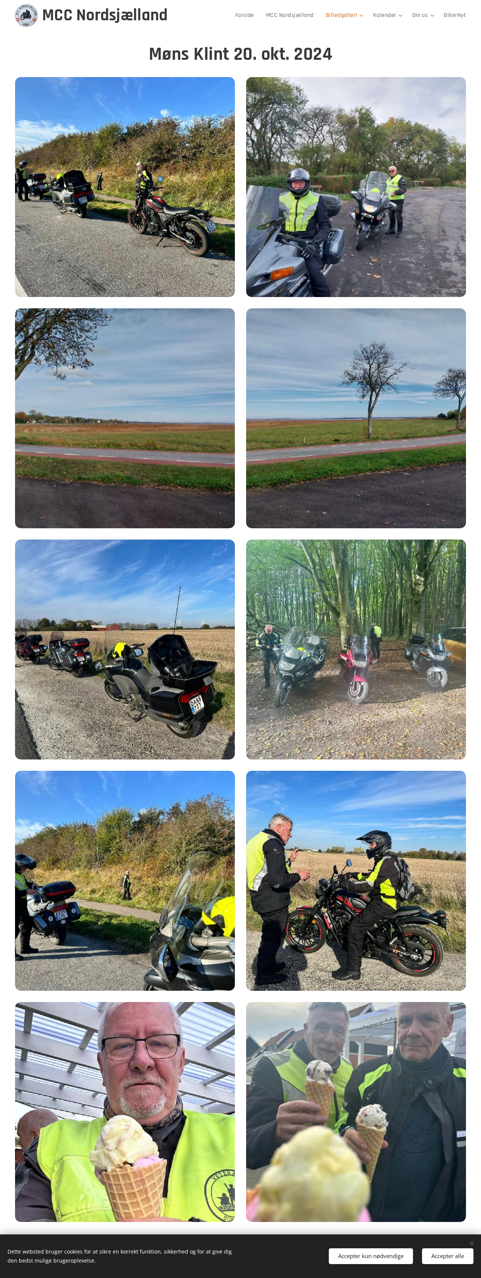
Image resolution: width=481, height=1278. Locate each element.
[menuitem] (246, 15)
